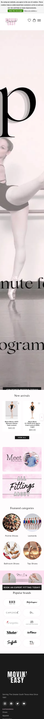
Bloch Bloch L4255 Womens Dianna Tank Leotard (11, 423)
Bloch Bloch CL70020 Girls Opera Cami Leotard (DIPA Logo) (32, 424)
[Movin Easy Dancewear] (11, 20)
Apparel (5, 715)
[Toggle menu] (39, 20)
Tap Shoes (32, 563)
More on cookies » (30, 11)
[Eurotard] (32, 623)
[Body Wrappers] (32, 602)
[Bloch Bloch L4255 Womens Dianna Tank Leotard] (11, 410)
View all (22, 437)
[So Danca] (32, 633)
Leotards (32, 536)
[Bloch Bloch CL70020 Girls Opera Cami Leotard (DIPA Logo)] (32, 410)
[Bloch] (12, 602)
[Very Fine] (32, 643)
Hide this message (15, 11)
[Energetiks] (12, 623)
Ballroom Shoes (11, 563)
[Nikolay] (12, 633)
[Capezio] (12, 612)
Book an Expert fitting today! (22, 587)
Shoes (4, 712)
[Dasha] (32, 612)
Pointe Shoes (11, 536)
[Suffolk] (12, 643)
